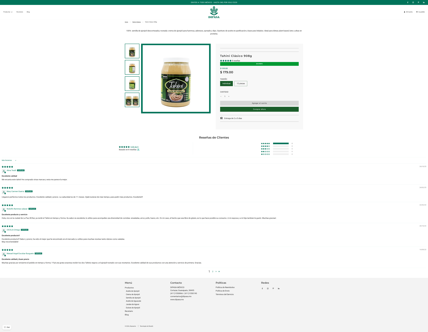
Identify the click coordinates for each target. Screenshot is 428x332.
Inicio (126, 22)
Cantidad (224, 92)
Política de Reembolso (225, 287)
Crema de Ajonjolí (133, 294)
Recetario (19, 12)
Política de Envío (223, 291)
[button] (225, 61)
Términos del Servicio (225, 294)
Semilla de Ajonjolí (133, 298)
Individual (226, 83)
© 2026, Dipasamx (130, 326)
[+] (229, 96)
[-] (221, 96)
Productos (129, 288)
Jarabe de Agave (132, 304)
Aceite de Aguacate (133, 301)
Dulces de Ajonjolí (133, 308)
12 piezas (241, 83)
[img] (7, 167)
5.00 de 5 (134, 147)
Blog (28, 12)
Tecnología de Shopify (146, 326)
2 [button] (212, 271)
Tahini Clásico (136, 22)
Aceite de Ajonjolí (132, 291)
